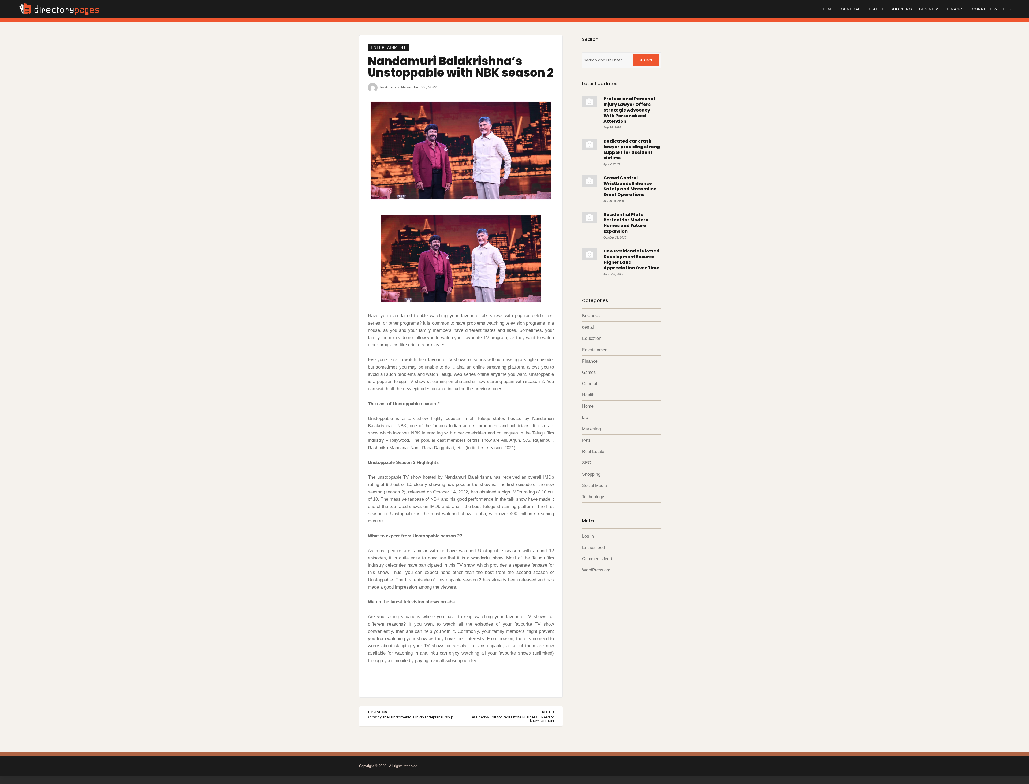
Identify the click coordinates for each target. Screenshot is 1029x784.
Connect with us (991, 9)
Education (591, 338)
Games (589, 372)
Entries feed (593, 547)
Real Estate (593, 451)
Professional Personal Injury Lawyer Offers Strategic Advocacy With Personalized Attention (629, 110)
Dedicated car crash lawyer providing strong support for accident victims (631, 149)
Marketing (591, 429)
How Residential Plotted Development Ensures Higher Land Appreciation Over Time (631, 259)
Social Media (594, 485)
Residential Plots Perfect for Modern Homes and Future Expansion (625, 222)
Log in (588, 536)
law (585, 417)
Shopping (901, 9)
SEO (586, 462)
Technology (593, 497)
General (850, 9)
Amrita (391, 87)
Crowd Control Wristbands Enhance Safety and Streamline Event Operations (630, 186)
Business (929, 9)
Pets (586, 440)
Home (828, 9)
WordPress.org (596, 570)
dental (588, 327)
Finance (956, 9)
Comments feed (597, 558)
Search (646, 60)
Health (875, 9)
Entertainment (388, 47)
